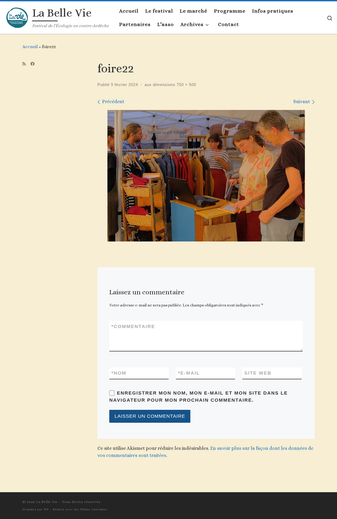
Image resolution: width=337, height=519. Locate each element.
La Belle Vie (47, 502)
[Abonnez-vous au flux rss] (24, 64)
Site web (257, 373)
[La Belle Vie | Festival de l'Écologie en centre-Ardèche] (17, 16)
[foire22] (206, 175)
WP (46, 509)
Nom (118, 373)
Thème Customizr (93, 509)
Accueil (30, 46)
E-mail (189, 373)
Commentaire (133, 326)
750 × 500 (185, 84)
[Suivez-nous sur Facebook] (32, 64)
